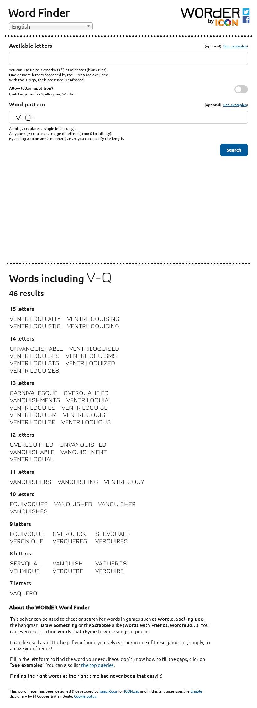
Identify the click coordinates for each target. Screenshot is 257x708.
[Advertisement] (128, 214)
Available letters (30, 45)
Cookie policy (85, 696)
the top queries (97, 665)
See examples (235, 45)
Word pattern (27, 104)
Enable (196, 691)
